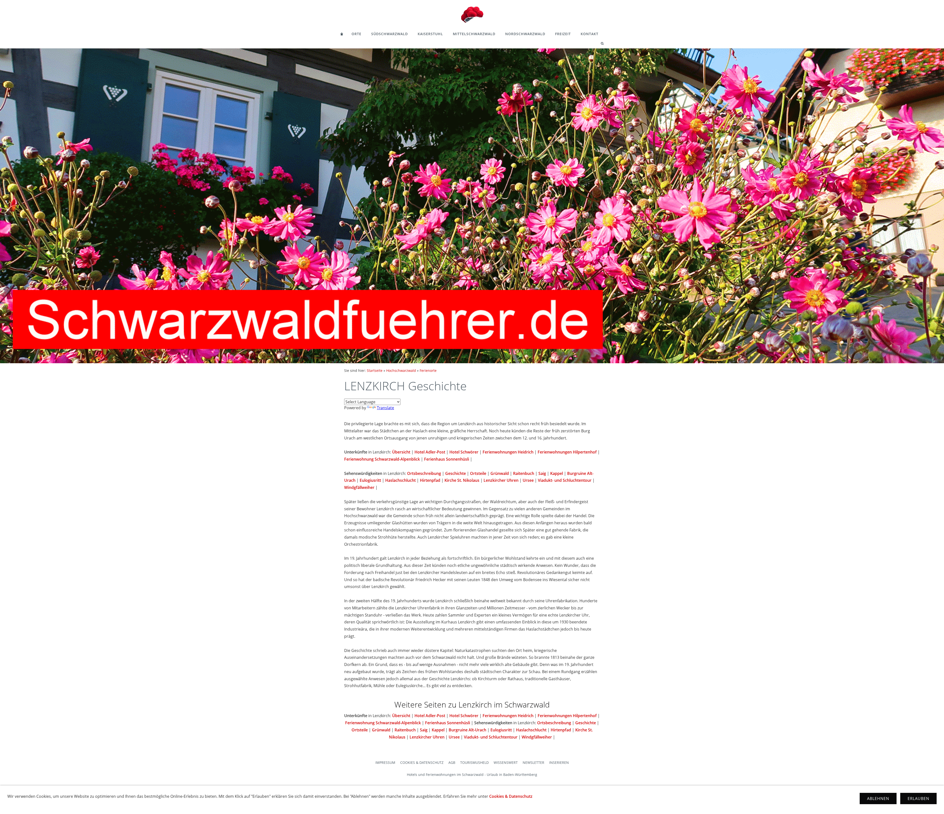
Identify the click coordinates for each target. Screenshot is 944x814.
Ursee (528, 480)
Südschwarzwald (389, 33)
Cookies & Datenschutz (421, 762)
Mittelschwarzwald (474, 33)
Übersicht (401, 452)
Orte (356, 33)
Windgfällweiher (359, 487)
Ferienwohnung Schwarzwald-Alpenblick (382, 459)
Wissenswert (506, 762)
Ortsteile (478, 473)
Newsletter (533, 762)
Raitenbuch (523, 473)
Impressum (385, 762)
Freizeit (563, 33)
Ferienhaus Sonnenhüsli (446, 459)
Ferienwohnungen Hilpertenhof (567, 452)
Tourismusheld (474, 762)
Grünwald (499, 473)
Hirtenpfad (430, 480)
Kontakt (589, 33)
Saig (542, 473)
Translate (385, 407)
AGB (451, 762)
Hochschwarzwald (401, 370)
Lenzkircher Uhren (501, 480)
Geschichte (455, 473)
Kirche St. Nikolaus (461, 480)
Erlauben (918, 798)
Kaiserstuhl (430, 33)
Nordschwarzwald (525, 33)
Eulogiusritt (370, 480)
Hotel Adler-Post (429, 452)
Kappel (556, 473)
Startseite (375, 370)
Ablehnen (878, 798)
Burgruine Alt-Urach (467, 730)
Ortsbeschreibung (424, 473)
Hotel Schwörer (463, 452)
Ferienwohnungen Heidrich (508, 452)
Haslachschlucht (400, 480)
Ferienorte (428, 370)
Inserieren (559, 762)
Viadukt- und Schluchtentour (564, 480)
